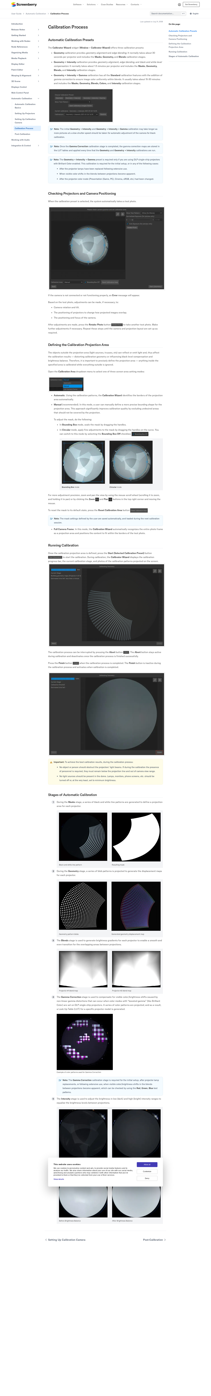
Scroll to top (173, 65)
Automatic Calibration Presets (183, 31)
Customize (147, 1171)
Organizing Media (19, 52)
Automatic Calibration (36, 13)
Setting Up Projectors (25, 113)
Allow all (147, 1165)
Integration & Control (21, 145)
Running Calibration (178, 51)
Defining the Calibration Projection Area (180, 45)
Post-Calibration (22, 134)
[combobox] (168, 13)
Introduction (17, 24)
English (196, 13)
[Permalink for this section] (96, 40)
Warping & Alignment (21, 75)
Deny (147, 1178)
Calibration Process (24, 128)
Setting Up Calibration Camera (25, 121)
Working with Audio (20, 140)
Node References (19, 47)
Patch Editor (17, 69)
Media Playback (18, 58)
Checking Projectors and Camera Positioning (180, 37)
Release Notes (18, 29)
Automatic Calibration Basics (25, 106)
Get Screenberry (191, 4)
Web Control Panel (20, 92)
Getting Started (18, 35)
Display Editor (17, 64)
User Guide (16, 13)
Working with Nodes (20, 41)
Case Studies (107, 4)
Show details (59, 1179)
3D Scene (15, 81)
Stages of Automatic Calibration (184, 56)
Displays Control (19, 87)
